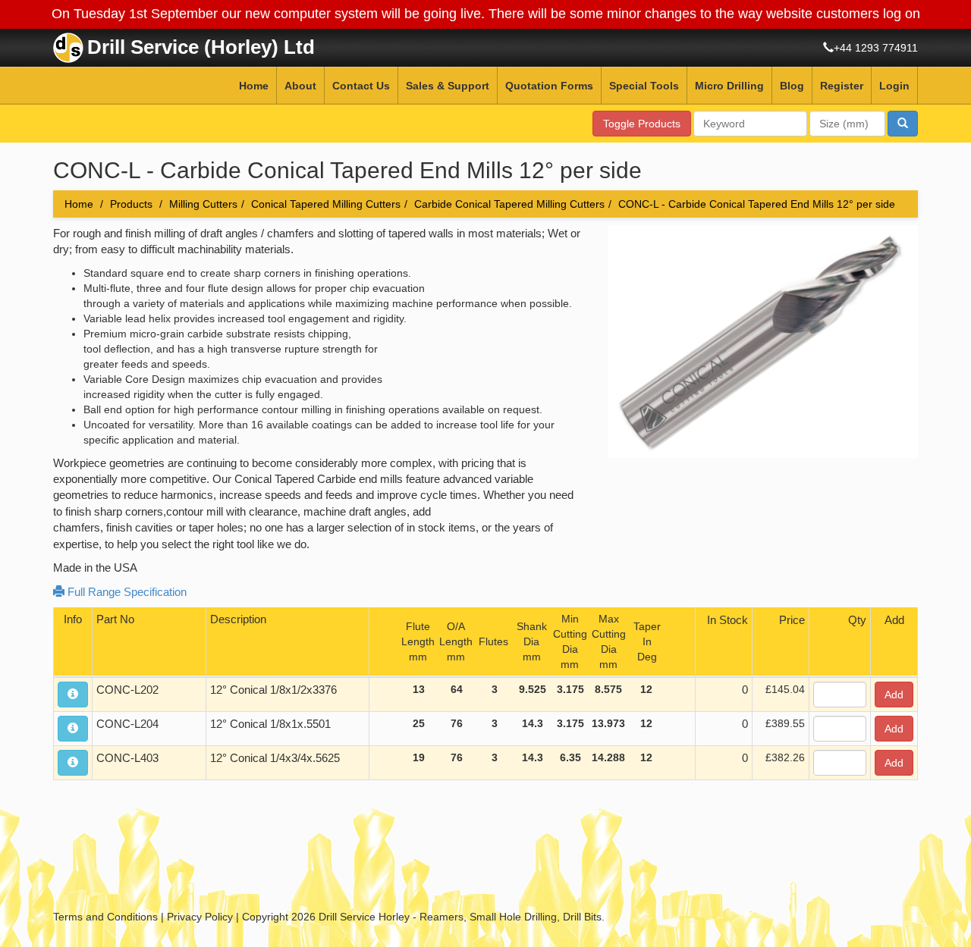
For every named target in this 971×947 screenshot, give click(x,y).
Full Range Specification (125, 591)
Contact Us (361, 86)
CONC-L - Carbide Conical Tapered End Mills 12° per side (756, 204)
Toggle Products (641, 124)
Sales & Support (447, 86)
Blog (792, 86)
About (300, 86)
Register (841, 86)
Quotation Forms (549, 86)
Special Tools (644, 86)
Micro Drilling (729, 86)
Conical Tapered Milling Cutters (326, 204)
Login (894, 86)
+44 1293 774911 (876, 48)
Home (254, 86)
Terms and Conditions (105, 917)
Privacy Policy (200, 917)
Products (131, 204)
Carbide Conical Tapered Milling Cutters (509, 204)
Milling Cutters (203, 204)
